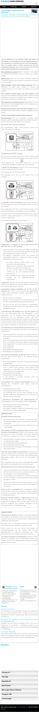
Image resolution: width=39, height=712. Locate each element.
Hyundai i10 (6, 681)
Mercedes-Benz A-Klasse (11, 690)
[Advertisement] (19, 37)
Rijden (27, 14)
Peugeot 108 (7, 694)
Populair (14, 6)
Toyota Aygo (5, 14)
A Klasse (12, 1)
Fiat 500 (5, 677)
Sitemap (3, 709)
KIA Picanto (6, 685)
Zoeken (23, 6)
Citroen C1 (6, 672)
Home (4, 6)
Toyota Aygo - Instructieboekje (16, 14)
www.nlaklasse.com (22, 707)
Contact (34, 6)
